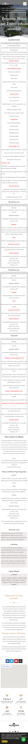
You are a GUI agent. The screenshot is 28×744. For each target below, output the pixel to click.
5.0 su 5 (7, 699)
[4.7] (21, 695)
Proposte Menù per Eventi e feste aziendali (14, 23)
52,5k (21, 711)
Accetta (4, 741)
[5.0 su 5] (7, 695)
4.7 (21, 699)
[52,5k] (21, 707)
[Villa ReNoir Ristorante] (5, 4)
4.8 (7, 711)
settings (17, 738)
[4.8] (7, 707)
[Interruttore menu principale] (25, 3)
